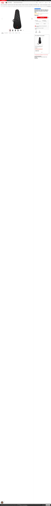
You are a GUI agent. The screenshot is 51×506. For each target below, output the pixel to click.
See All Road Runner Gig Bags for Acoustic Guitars (41, 54)
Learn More (36, 58)
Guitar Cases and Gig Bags (27, 6)
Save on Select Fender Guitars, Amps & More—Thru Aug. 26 (30, 0)
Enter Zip (45, 23)
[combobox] (36, 17)
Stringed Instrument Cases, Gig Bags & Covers (18, 6)
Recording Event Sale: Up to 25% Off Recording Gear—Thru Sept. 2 (14, 0)
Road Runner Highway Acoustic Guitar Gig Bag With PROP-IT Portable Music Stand (39, 46)
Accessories (4, 6)
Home (1, 6)
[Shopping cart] (49, 2)
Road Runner (49, 6)
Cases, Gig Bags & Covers (9, 6)
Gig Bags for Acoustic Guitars (43, 6)
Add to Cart (37, 50)
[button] (8, 2)
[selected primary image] (17, 19)
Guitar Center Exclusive (37, 8)
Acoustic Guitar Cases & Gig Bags (35, 6)
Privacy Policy (19, 504)
